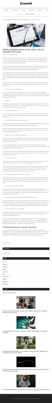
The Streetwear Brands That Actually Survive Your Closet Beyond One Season (26, 389)
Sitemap (4, 279)
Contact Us (5, 264)
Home (4, 274)
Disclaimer (5, 267)
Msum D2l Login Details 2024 (9, 292)
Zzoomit (26, 3)
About (4, 262)
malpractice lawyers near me (35, 104)
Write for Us (5, 284)
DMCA (4, 269)
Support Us (5, 281)
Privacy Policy (6, 276)
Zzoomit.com (22, 398)
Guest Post (5, 271)
